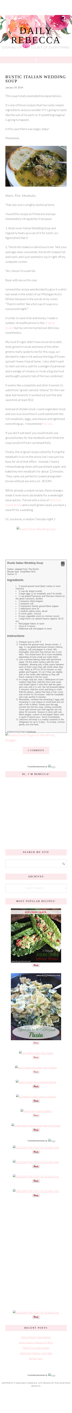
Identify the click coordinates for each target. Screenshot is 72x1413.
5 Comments (36, 750)
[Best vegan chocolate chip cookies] (36, 1067)
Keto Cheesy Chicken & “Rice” (36, 1342)
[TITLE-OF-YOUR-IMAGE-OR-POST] (36, 1147)
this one (47, 423)
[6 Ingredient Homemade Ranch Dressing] (36, 1125)
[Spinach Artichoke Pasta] (36, 1038)
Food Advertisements (36, 767)
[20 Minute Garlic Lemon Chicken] (36, 1096)
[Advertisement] (36, 1253)
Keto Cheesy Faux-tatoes (36, 1337)
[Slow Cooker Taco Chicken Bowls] (36, 1082)
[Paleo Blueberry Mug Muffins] (36, 1111)
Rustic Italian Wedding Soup (35, 79)
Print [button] (63, 565)
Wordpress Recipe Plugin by (21, 731)
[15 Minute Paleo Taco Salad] (36, 1053)
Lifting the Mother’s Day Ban (36, 1353)
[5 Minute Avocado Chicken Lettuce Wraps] (36, 960)
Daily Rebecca (36, 35)
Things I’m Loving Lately (36, 1347)
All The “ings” (36, 1358)
